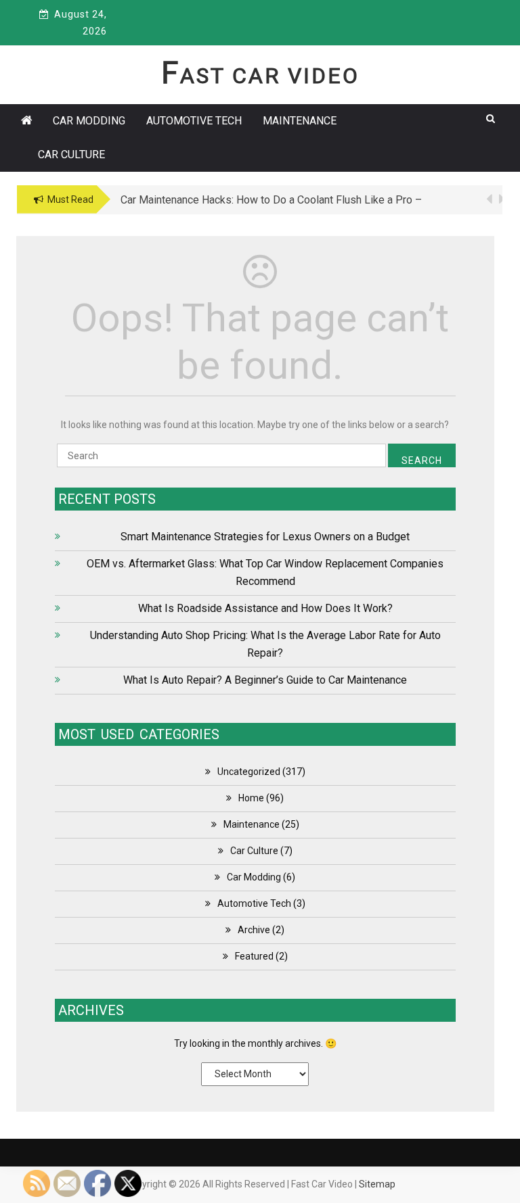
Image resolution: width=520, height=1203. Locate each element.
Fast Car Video (260, 76)
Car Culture (71, 154)
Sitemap (377, 1184)
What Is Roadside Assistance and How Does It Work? (265, 608)
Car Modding (89, 120)
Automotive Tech (194, 120)
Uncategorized (248, 771)
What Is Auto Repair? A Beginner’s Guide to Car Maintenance (265, 680)
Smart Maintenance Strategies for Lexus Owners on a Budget (265, 536)
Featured (254, 956)
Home (251, 798)
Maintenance (300, 120)
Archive (254, 929)
